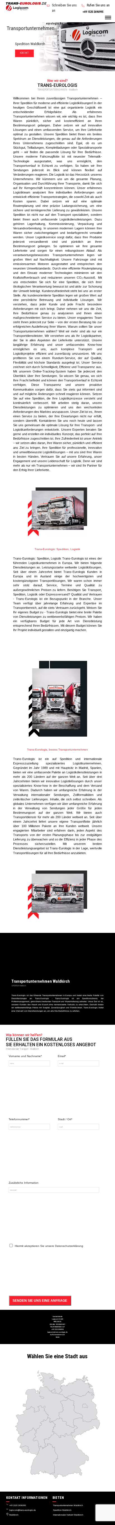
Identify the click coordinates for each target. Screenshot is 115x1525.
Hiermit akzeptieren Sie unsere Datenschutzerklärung (49, 1245)
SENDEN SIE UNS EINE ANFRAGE (40, 1301)
